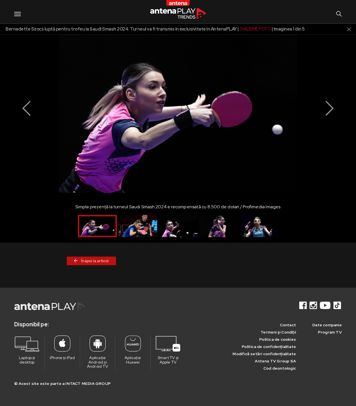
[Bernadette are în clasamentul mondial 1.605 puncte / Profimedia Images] (218, 226)
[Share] (335, 28)
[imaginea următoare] (330, 108)
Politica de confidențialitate (269, 346)
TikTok (337, 305)
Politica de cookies (277, 339)
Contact (288, 324)
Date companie (327, 324)
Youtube (326, 305)
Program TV (330, 332)
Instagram (314, 305)
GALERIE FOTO (255, 29)
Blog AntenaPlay (178, 11)
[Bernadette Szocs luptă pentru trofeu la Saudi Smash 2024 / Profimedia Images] (137, 226)
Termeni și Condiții (278, 332)
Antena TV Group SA (275, 361)
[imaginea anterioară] (26, 108)
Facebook (303, 305)
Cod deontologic (279, 368)
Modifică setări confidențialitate (264, 353)
